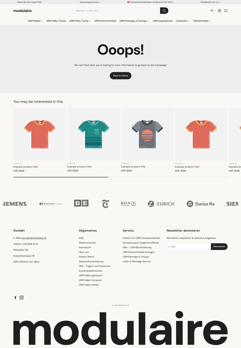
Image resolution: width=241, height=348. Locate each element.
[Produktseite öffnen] (39, 134)
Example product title (25, 166)
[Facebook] (15, 298)
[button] (121, 10)
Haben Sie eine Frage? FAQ (29, 2)
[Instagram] (21, 298)
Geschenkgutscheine (89, 2)
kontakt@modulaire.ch (33, 237)
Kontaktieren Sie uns (210, 2)
